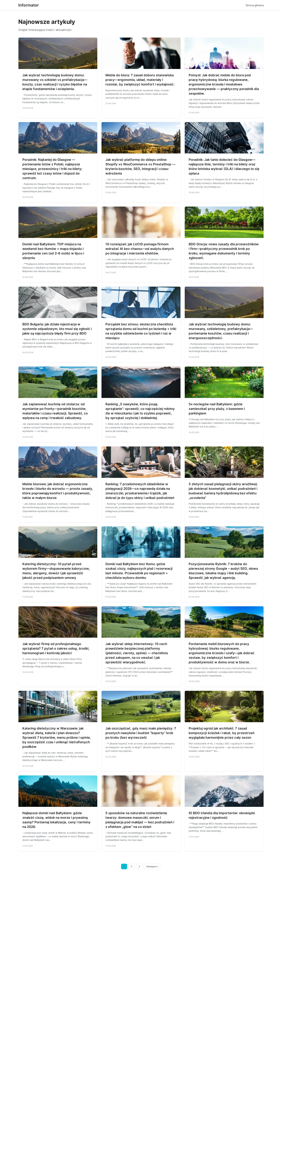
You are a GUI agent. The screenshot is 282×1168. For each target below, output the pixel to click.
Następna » (152, 866)
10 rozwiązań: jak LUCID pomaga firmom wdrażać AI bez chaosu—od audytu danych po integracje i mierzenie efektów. (139, 248)
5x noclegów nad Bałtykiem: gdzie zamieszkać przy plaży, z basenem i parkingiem (217, 408)
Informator (28, 5)
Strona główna (255, 5)
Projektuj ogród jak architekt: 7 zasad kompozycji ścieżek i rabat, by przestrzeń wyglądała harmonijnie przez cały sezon (221, 732)
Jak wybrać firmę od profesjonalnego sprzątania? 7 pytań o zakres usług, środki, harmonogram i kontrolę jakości (55, 648)
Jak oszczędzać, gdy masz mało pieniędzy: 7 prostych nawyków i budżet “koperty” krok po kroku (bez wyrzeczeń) (140, 732)
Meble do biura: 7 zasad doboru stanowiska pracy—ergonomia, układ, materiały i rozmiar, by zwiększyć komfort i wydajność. (140, 79)
